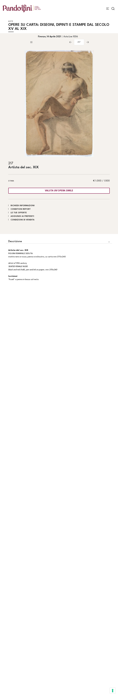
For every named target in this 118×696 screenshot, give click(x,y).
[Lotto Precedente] (70, 42)
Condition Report (21, 209)
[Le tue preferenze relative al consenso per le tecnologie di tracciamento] (113, 691)
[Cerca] (113, 9)
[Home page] (21, 8)
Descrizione (15, 241)
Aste (10, 21)
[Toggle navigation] (107, 9)
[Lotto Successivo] (88, 42)
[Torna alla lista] (48, 42)
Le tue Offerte (19, 213)
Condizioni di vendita (22, 220)
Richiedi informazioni (23, 206)
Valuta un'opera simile (59, 191)
